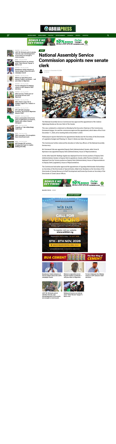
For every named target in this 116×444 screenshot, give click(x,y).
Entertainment (60, 35)
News (54, 190)
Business (70, 35)
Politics (50, 35)
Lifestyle (85, 35)
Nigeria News (32, 35)
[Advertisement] (51, 12)
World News (42, 35)
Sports (78, 35)
